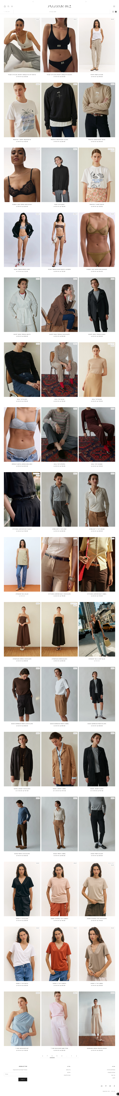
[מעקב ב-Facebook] (114, 1086)
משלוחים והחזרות (111, 1070)
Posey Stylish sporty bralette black (59, 74)
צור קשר (113, 1075)
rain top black (59, 204)
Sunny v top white (22, 983)
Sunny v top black (22, 918)
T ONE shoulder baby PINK (59, 1048)
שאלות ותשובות (111, 1072)
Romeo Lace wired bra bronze (97, 269)
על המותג (68, 1070)
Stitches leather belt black (22, 529)
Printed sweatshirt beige (96, 139)
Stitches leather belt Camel (96, 594)
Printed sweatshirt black (59, 139)
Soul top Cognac (97, 464)
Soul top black (22, 399)
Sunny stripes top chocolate (97, 918)
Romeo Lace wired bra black (22, 204)
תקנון (114, 1078)
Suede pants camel (59, 853)
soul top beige (97, 399)
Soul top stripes (59, 464)
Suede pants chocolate (22, 853)
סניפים (68, 1072)
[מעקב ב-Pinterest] (106, 1086)
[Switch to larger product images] (116, 12)
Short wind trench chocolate (59, 334)
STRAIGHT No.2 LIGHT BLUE (97, 659)
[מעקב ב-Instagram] (110, 1086)
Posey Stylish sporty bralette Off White (22, 74)
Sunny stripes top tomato (59, 918)
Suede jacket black (97, 788)
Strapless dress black (59, 659)
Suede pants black (97, 853)
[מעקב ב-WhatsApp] (101, 1086)
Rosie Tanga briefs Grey (22, 269)
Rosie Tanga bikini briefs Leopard (59, 269)
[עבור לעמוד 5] (76, 1056)
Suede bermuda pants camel (59, 724)
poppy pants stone (97, 74)
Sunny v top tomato (59, 983)
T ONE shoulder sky (22, 1048)
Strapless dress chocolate (22, 659)
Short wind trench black (96, 334)
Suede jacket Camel (59, 788)
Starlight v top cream (96, 529)
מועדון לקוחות (67, 1075)
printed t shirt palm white (22, 139)
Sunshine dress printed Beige (97, 1048)
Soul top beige (59, 399)
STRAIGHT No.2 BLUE (22, 594)
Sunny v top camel (97, 983)
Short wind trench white (22, 334)
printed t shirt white (97, 204)
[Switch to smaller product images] (113, 12)
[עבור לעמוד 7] (42, 1056)
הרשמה (23, 1079)
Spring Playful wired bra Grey (22, 464)
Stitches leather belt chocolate (59, 594)
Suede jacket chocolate (22, 788)
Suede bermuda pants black (97, 724)
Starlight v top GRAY (59, 529)
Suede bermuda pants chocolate (22, 724)
